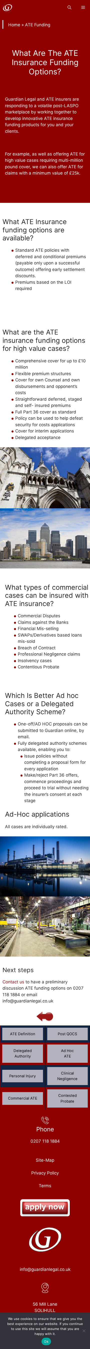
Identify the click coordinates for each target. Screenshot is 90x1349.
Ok (46, 1341)
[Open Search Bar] (69, 7)
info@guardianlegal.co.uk (45, 1269)
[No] (83, 1330)
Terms (45, 1185)
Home (14, 24)
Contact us (13, 981)
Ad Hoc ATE (67, 1053)
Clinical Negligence (67, 1076)
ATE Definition (22, 1034)
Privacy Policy (45, 1172)
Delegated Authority (23, 1053)
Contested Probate (67, 1098)
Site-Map (45, 1160)
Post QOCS (67, 1034)
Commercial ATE (22, 1098)
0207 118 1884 (45, 1141)
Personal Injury (22, 1076)
